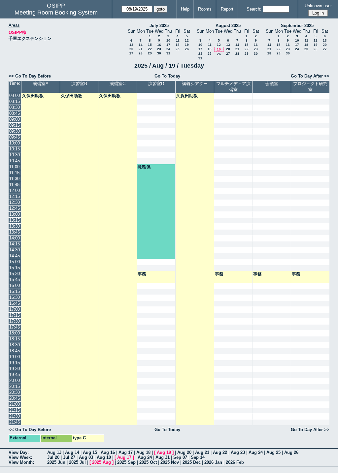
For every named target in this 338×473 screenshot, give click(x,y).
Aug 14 (72, 452)
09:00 (14, 119)
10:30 (14, 154)
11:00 (14, 166)
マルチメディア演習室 (233, 86)
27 (131, 53)
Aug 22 (220, 452)
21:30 (14, 416)
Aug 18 (143, 452)
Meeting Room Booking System (56, 12)
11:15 (14, 172)
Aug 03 (86, 457)
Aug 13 (54, 452)
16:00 (14, 285)
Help (185, 9)
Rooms (205, 9)
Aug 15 (90, 452)
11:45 (14, 184)
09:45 (14, 137)
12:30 (14, 202)
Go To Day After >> (310, 76)
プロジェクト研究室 (310, 86)
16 (159, 45)
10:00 (14, 143)
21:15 (14, 410)
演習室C (117, 83)
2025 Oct (148, 462)
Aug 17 (125, 452)
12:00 (14, 190)
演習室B (79, 83)
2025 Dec (192, 462)
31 (168, 53)
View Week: (20, 457)
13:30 (14, 226)
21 (141, 49)
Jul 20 (53, 457)
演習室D (156, 83)
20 (131, 49)
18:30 (14, 344)
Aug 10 (104, 457)
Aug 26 (291, 452)
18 (178, 45)
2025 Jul (77, 462)
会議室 (271, 83)
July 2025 (159, 25)
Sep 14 (198, 457)
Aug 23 (238, 452)
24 (168, 49)
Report (227, 9)
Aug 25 (273, 452)
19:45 (14, 374)
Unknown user (318, 5)
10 (168, 40)
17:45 (14, 327)
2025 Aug (101, 462)
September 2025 (297, 25)
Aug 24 (256, 452)
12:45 (14, 208)
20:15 (14, 386)
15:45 (14, 279)
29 (150, 53)
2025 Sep (126, 462)
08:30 (14, 107)
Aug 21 (202, 452)
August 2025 (228, 25)
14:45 (14, 255)
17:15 (14, 315)
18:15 (14, 338)
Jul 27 (69, 457)
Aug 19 (164, 452)
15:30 (14, 273)
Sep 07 (180, 457)
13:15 (14, 220)
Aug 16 (108, 452)
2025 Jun (56, 462)
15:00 (14, 261)
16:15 (14, 291)
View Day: (19, 452)
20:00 (14, 380)
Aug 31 (162, 457)
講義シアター (195, 83)
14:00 (14, 238)
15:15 (14, 267)
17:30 (14, 321)
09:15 (14, 125)
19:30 (14, 368)
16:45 (14, 303)
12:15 (14, 196)
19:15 (14, 362)
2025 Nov (169, 462)
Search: (254, 9)
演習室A (41, 83)
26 (187, 49)
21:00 (14, 404)
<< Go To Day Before (30, 76)
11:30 (14, 178)
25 (178, 49)
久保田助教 (33, 95)
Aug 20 (184, 452)
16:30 (14, 297)
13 (131, 45)
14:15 (14, 243)
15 (150, 45)
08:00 (14, 95)
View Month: (21, 462)
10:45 (14, 160)
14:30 (14, 249)
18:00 (14, 333)
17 (168, 45)
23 (159, 49)
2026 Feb (235, 462)
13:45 (14, 232)
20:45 (14, 398)
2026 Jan (213, 462)
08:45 (14, 113)
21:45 (14, 422)
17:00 (14, 309)
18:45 (14, 350)
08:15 (14, 101)
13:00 (14, 214)
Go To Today (167, 76)
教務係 (144, 167)
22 (150, 49)
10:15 (14, 148)
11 (178, 40)
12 (187, 40)
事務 (142, 273)
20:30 (14, 392)
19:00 (14, 356)
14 (141, 45)
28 (141, 53)
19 (187, 45)
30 (159, 53)
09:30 (14, 131)
